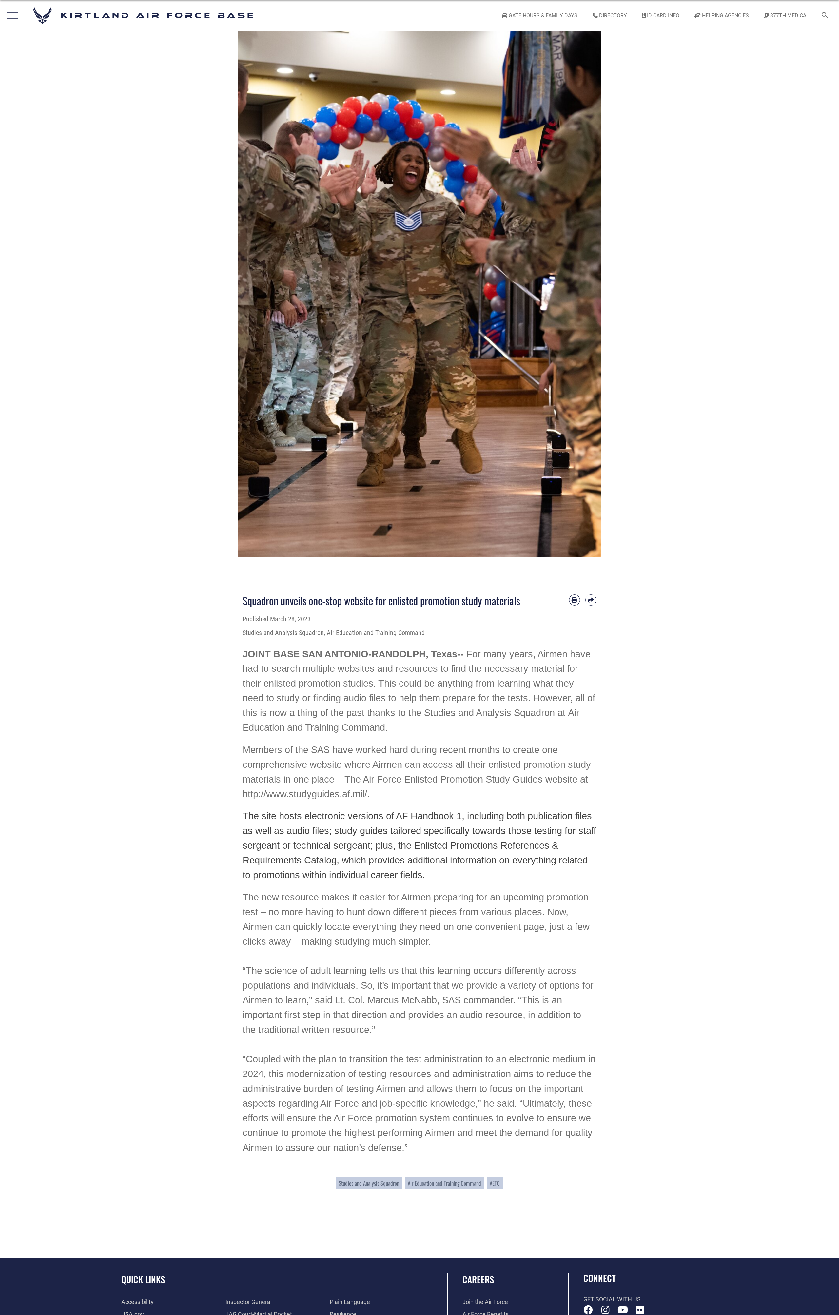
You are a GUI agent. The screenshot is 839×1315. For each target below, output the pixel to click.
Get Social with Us (612, 1299)
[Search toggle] (825, 15)
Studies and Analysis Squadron (369, 1183)
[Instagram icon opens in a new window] (605, 1310)
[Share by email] (590, 600)
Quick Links (143, 1279)
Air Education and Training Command (444, 1183)
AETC (495, 1183)
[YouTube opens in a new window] (623, 1310)
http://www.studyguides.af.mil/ (305, 793)
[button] (10, 15)
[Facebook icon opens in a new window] (588, 1310)
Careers (478, 1279)
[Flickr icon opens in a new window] (640, 1310)
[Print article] (574, 600)
